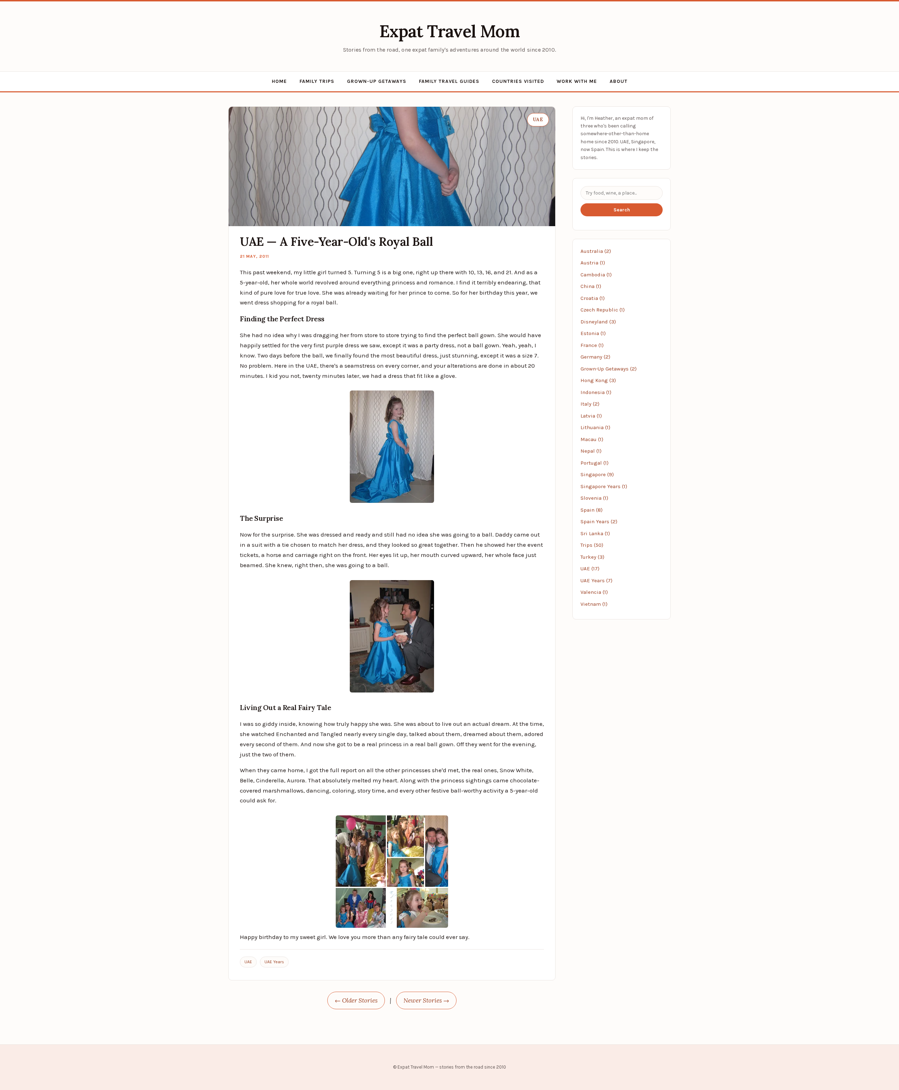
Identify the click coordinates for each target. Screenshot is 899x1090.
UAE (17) (589, 568)
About (619, 81)
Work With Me (577, 81)
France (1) (592, 345)
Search (621, 210)
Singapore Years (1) (603, 486)
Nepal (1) (591, 451)
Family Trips (317, 81)
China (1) (590, 286)
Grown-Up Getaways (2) (608, 369)
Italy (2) (589, 404)
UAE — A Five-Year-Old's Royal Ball (336, 241)
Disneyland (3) (598, 322)
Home (279, 81)
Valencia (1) (594, 592)
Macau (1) (591, 439)
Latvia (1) (591, 416)
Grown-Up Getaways (376, 81)
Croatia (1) (592, 298)
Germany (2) (595, 357)
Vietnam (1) (594, 604)
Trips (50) (591, 545)
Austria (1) (592, 263)
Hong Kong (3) (598, 380)
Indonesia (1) (595, 392)
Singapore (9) (597, 474)
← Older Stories (356, 1000)
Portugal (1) (594, 463)
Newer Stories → (426, 1000)
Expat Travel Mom (449, 31)
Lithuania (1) (595, 427)
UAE (248, 961)
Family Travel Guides (449, 81)
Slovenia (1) (594, 498)
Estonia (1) (593, 333)
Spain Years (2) (598, 521)
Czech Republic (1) (602, 310)
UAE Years (274, 961)
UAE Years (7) (596, 580)
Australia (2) (595, 251)
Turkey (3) (592, 557)
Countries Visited (518, 81)
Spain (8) (591, 510)
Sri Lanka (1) (595, 533)
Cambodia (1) (596, 274)
